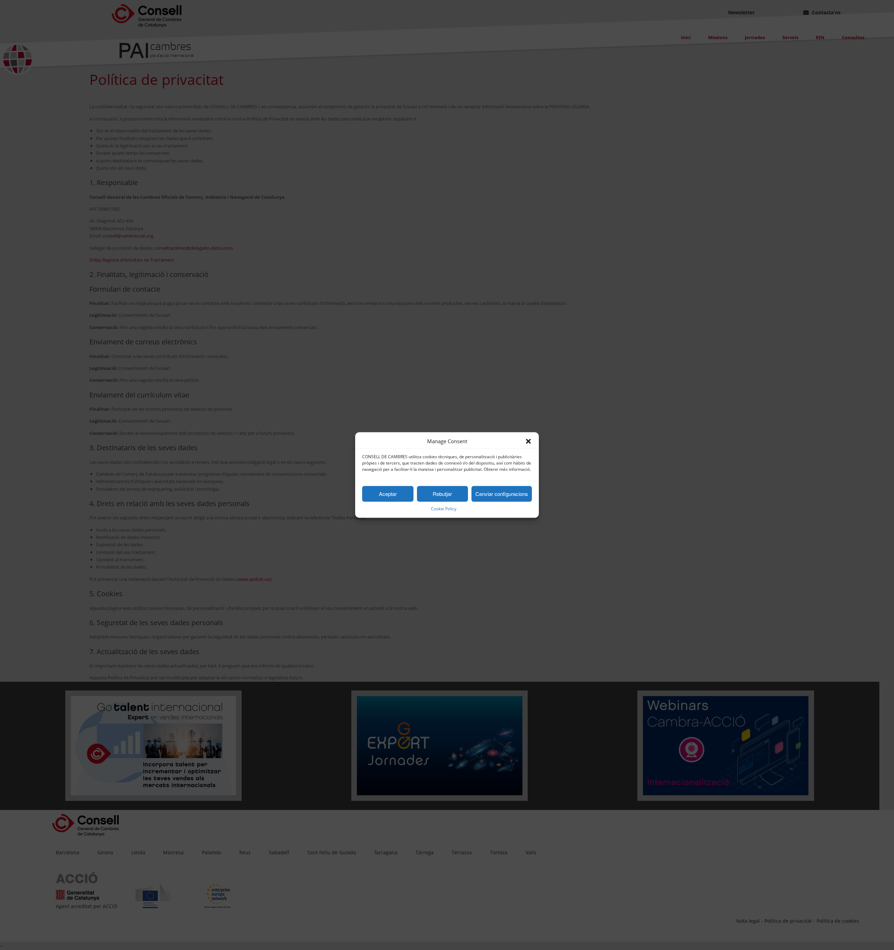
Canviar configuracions (501, 493)
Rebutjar (442, 493)
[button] (528, 441)
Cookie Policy (443, 509)
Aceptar (388, 493)
